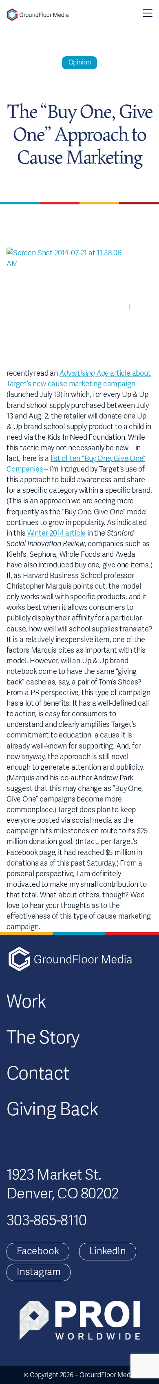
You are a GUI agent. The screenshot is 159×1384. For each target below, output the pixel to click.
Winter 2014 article (56, 533)
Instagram (38, 1272)
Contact (38, 1074)
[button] (147, 13)
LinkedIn (107, 1251)
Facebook (38, 1251)
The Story (43, 1038)
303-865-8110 (46, 1220)
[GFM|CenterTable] (38, 14)
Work (26, 1002)
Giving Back (52, 1109)
